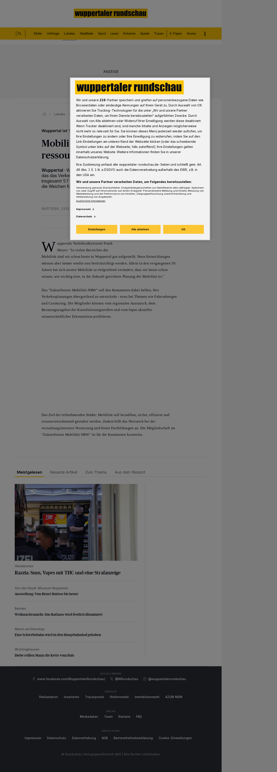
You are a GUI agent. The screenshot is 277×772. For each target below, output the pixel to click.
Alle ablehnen (140, 229)
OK (183, 229)
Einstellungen (96, 229)
